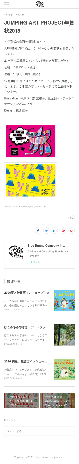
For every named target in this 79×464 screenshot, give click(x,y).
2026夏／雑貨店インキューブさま (26, 292)
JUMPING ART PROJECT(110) (19, 206)
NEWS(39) (40, 206)
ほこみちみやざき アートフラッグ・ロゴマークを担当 (41, 327)
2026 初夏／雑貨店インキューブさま (28, 361)
